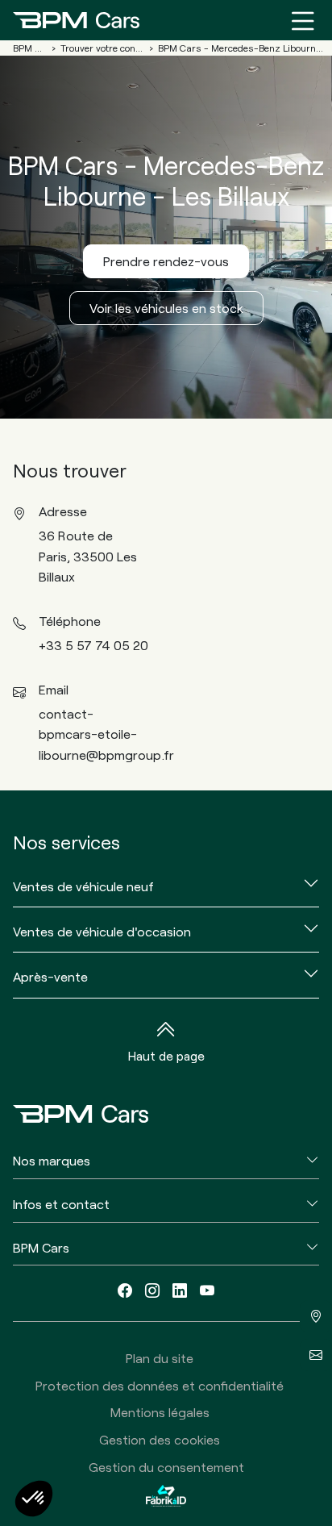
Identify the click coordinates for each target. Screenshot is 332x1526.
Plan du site (159, 1357)
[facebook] (125, 1290)
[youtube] (207, 1290)
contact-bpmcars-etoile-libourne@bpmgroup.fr (106, 734)
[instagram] (152, 1290)
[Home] (76, 20)
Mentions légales (160, 1412)
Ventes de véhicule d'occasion (102, 931)
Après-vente (50, 976)
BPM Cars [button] (41, 1247)
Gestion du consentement (166, 1466)
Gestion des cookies (159, 1439)
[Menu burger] (303, 20)
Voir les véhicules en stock (166, 307)
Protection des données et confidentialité (159, 1385)
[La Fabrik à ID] (166, 1495)
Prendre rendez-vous (166, 261)
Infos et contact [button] (61, 1203)
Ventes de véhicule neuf (83, 886)
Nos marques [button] (51, 1160)
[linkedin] (179, 1290)
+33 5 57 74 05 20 (93, 645)
